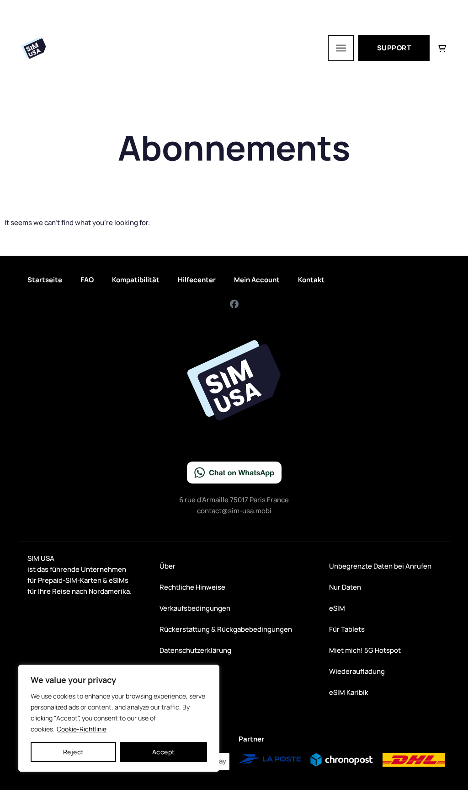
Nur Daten (345, 587)
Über (168, 566)
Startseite (44, 280)
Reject (73, 751)
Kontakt (311, 280)
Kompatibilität (136, 280)
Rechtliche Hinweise (192, 587)
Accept (163, 751)
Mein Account (257, 280)
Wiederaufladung (357, 671)
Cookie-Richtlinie (81, 729)
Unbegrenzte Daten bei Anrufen (380, 566)
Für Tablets (347, 629)
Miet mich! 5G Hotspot (365, 650)
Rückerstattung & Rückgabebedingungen (226, 629)
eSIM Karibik (348, 692)
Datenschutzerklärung (195, 650)
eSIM (337, 608)
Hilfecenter (197, 280)
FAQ (87, 280)
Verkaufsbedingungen (195, 608)
